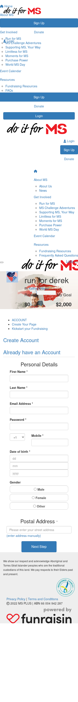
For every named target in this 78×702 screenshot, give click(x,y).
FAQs (9, 90)
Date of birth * (20, 451)
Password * (18, 419)
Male (40, 489)
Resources (41, 244)
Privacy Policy (15, 599)
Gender (15, 482)
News (43, 190)
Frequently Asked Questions (58, 255)
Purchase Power (16, 60)
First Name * (19, 371)
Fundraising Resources (21, 86)
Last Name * (18, 387)
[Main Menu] (1, 262)
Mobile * (37, 435)
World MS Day (15, 64)
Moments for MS (16, 56)
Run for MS (47, 203)
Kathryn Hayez (39, 288)
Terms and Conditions (43, 599)
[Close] (76, 262)
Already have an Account (31, 352)
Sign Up (39, 23)
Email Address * (21, 403)
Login (39, 116)
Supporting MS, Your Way (56, 212)
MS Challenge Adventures (57, 208)
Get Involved (42, 197)
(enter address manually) (23, 535)
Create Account (21, 340)
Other (40, 506)
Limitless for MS (16, 51)
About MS (40, 179)
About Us (45, 186)
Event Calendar (44, 236)
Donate (39, 32)
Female (40, 498)
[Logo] (39, 11)
